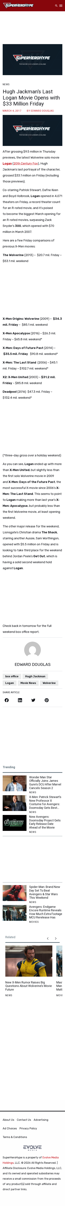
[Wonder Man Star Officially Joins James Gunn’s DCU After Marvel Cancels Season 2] (14, 783)
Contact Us (24, 1119)
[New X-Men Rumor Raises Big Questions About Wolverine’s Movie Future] (28, 961)
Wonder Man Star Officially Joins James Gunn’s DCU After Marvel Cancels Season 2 (45, 782)
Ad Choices (10, 1128)
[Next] (56, 938)
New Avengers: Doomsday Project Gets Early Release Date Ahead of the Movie (45, 822)
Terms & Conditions (15, 1137)
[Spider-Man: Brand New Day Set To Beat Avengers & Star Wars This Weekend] (14, 893)
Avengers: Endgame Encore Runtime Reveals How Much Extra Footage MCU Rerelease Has (45, 912)
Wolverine (49, 683)
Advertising (41, 1119)
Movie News (28, 683)
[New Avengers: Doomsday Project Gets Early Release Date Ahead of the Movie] (14, 823)
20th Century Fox (26, 163)
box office (11, 676)
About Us (8, 1119)
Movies (34, 922)
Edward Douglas (42, 110)
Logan (7, 163)
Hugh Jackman (35, 676)
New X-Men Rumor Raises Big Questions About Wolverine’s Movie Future (28, 986)
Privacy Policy (28, 1128)
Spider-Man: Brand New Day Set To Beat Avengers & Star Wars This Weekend (44, 892)
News (6, 84)
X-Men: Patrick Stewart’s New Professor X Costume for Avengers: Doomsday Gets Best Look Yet (45, 802)
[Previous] (48, 938)
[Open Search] (56, 5)
